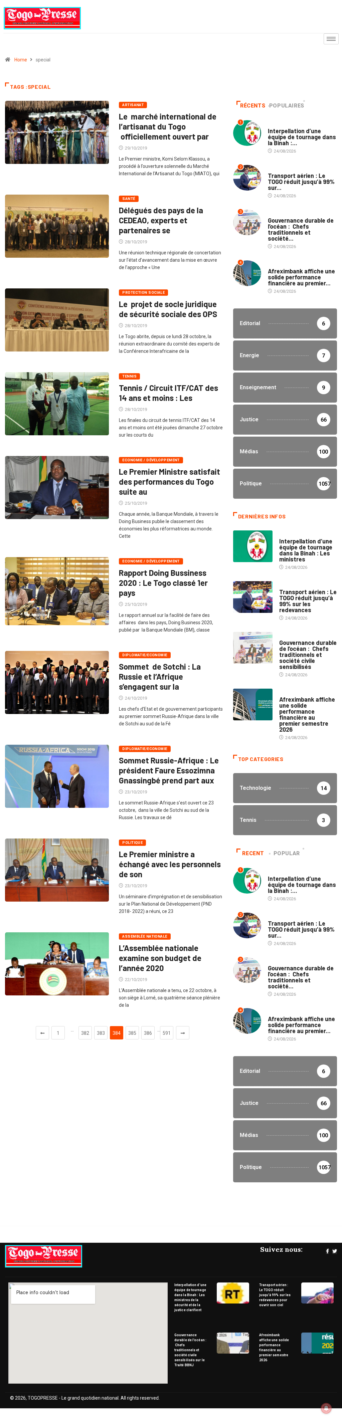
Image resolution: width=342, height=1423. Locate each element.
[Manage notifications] (326, 1408)
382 (85, 1033)
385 (132, 1033)
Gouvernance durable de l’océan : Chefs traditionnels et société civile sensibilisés (308, 654)
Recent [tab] (253, 853)
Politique (132, 843)
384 (117, 1033)
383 (101, 1033)
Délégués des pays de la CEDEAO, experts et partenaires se (161, 220)
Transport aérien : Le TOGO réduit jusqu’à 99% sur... (301, 181)
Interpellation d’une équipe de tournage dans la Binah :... (302, 137)
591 (167, 1033)
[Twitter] (334, 1251)
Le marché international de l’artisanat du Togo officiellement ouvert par (167, 126)
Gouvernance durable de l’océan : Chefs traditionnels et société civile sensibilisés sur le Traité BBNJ (190, 1350)
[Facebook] (327, 1251)
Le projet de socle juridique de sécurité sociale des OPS (168, 309)
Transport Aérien (287, 169)
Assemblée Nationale (144, 936)
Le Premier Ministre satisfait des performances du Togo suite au (169, 481)
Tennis (129, 376)
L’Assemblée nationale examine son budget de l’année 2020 (160, 958)
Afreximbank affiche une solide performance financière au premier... (301, 277)
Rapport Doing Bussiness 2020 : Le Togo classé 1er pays (163, 583)
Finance (276, 264)
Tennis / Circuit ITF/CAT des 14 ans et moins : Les (168, 393)
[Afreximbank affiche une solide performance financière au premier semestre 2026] (253, 704)
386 (148, 1033)
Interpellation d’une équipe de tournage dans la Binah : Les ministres (305, 550)
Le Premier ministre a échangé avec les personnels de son (170, 864)
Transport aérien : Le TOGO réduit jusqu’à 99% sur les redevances (308, 601)
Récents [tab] (252, 105)
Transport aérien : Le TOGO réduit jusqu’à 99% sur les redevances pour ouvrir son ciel (275, 1295)
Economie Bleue (284, 214)
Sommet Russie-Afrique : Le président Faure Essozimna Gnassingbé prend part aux (169, 770)
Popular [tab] (287, 853)
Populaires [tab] (286, 105)
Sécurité (277, 124)
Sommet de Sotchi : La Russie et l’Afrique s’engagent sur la (160, 676)
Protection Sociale (143, 292)
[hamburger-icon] (331, 38)
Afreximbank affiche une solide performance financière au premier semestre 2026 (307, 714)
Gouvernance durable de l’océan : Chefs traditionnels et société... (301, 229)
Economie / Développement (151, 460)
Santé (128, 199)
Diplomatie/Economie (144, 655)
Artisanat (133, 105)
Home (20, 59)
